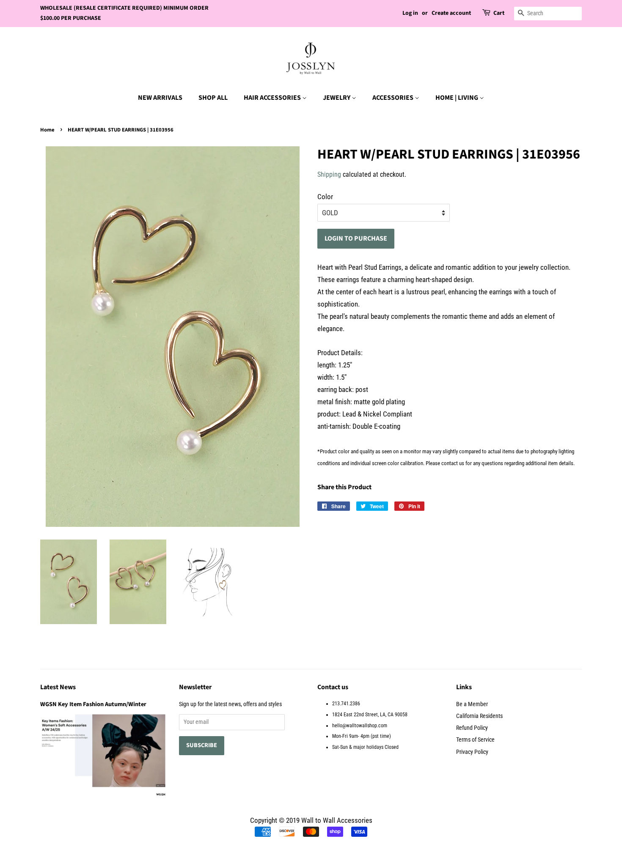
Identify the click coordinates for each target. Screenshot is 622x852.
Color (325, 196)
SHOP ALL (213, 97)
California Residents (479, 716)
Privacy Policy (472, 752)
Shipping (329, 174)
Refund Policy (472, 727)
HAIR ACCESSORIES (273, 97)
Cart (498, 13)
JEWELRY (337, 97)
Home (47, 130)
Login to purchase (356, 238)
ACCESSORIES (393, 97)
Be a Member (472, 704)
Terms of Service (475, 739)
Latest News (58, 687)
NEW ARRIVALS (160, 97)
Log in (410, 13)
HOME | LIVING (457, 97)
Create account (451, 13)
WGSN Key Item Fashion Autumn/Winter (93, 704)
